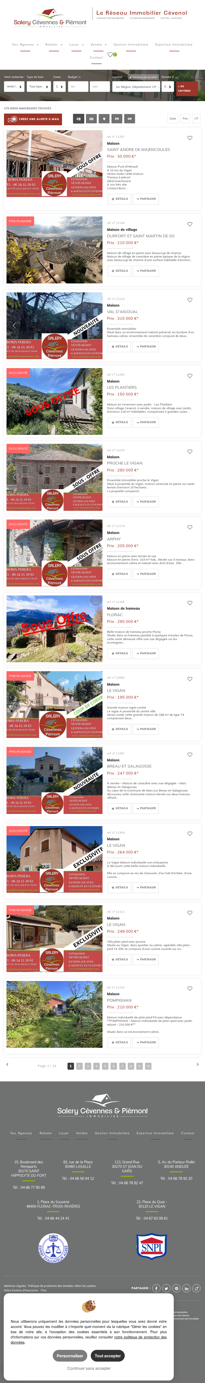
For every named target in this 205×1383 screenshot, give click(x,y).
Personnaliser (70, 1356)
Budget (73, 77)
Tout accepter (108, 1356)
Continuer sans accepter (88, 1368)
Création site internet (178, 1315)
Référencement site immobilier (183, 1318)
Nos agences (24, 44)
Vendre (97, 44)
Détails (122, 198)
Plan (43, 1290)
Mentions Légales (15, 1286)
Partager (148, 198)
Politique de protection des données (50, 1286)
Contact (96, 57)
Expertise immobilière (174, 44)
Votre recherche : (14, 77)
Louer (75, 44)
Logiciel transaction (178, 1312)
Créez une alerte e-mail (39, 119)
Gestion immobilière (131, 44)
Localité (117, 77)
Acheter (53, 44)
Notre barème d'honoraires (21, 1290)
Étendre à (168, 77)
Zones (57, 77)
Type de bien (35, 77)
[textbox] (137, 86)
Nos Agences (21, 1133)
